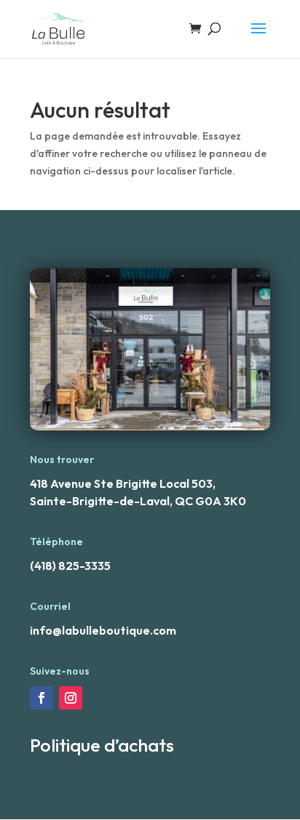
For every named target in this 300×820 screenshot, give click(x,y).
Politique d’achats (102, 745)
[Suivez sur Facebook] (41, 698)
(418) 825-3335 (70, 565)
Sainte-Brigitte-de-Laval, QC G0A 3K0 (138, 501)
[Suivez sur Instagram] (70, 698)
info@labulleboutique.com (103, 630)
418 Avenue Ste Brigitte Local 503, (123, 483)
